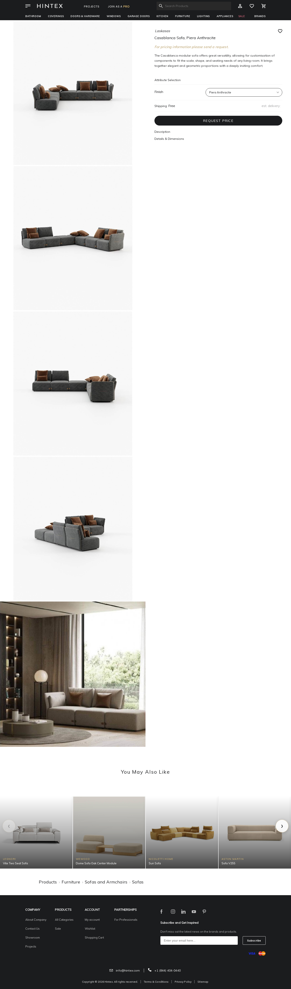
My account (92, 919)
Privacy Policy (183, 981)
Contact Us (32, 928)
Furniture (182, 16)
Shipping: (160, 106)
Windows (114, 16)
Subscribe (254, 940)
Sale (58, 928)
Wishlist (90, 928)
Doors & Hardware (85, 16)
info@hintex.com (127, 970)
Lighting (203, 16)
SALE (241, 16)
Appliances (225, 16)
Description (162, 132)
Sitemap (202, 981)
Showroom (32, 937)
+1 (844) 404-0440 (167, 970)
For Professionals (125, 919)
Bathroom (33, 16)
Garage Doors (139, 16)
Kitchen (162, 16)
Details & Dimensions (169, 139)
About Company (35, 919)
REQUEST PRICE (218, 121)
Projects (30, 946)
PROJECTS (91, 6)
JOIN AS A (119, 6)
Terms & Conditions (156, 981)
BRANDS (260, 16)
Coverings (56, 16)
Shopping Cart (94, 937)
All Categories (64, 919)
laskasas (162, 31)
